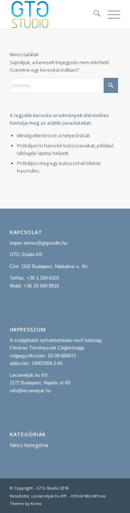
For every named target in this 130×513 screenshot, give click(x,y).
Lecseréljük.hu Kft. (29, 375)
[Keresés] (93, 14)
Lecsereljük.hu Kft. (49, 496)
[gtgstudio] (54, 14)
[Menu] (110, 14)
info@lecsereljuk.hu (30, 390)
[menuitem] (93, 14)
